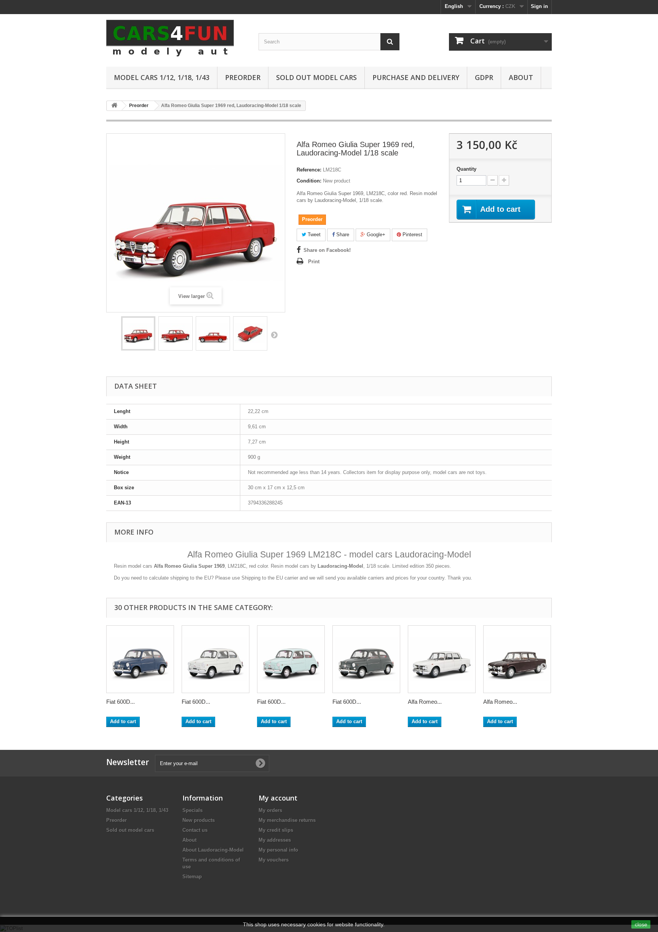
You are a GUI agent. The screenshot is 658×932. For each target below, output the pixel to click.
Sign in (539, 6)
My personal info (278, 850)
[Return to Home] (114, 105)
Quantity (466, 169)
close (641, 924)
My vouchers (274, 860)
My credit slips (276, 830)
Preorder (242, 77)
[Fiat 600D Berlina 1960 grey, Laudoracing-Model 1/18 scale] (366, 659)
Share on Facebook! (327, 250)
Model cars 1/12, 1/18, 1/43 (161, 77)
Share (342, 234)
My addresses (275, 840)
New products (198, 820)
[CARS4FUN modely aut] (176, 38)
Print (313, 261)
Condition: (309, 181)
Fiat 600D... (120, 701)
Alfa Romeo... (425, 701)
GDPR (484, 77)
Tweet (313, 234)
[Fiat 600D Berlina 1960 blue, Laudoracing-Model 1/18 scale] (140, 659)
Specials (192, 810)
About (521, 77)
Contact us (195, 830)
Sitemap (192, 876)
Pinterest (411, 234)
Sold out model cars (316, 77)
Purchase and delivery (415, 77)
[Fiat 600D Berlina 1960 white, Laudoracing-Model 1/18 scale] (215, 659)
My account (278, 797)
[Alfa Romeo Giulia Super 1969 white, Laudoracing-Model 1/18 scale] (442, 659)
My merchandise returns (287, 820)
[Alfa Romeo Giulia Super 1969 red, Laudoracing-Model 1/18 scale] (138, 333)
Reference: (309, 170)
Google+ (375, 234)
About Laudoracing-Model (213, 850)
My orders (270, 810)
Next (274, 334)
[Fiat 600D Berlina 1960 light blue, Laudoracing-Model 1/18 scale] (291, 659)
